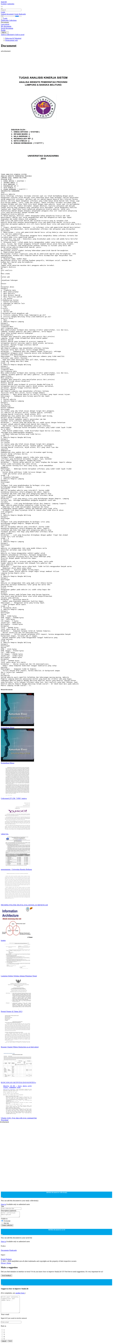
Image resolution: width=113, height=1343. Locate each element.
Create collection (7, 1225)
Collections (13, 20)
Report (3, 1259)
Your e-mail (5, 1314)
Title (2, 1206)
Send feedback (6, 1275)
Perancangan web (11, 40)
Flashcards (5, 20)
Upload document (7, 14)
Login (3, 12)
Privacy (4, 1263)
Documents (5, 1250)
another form (20, 1293)
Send (10, 1341)
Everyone (7, 1221)
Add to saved (19, 35)
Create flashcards (20, 14)
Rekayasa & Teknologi (13, 38)
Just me (6, 1223)
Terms (9, 1263)
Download (4, 1120)
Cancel (4, 1341)
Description (8, 1211)
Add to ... (5, 32)
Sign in (3, 1204)
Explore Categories (7, 4)
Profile (3, 30)
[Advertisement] (56, 57)
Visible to (4, 1219)
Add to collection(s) (8, 35)
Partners (9, 1259)
